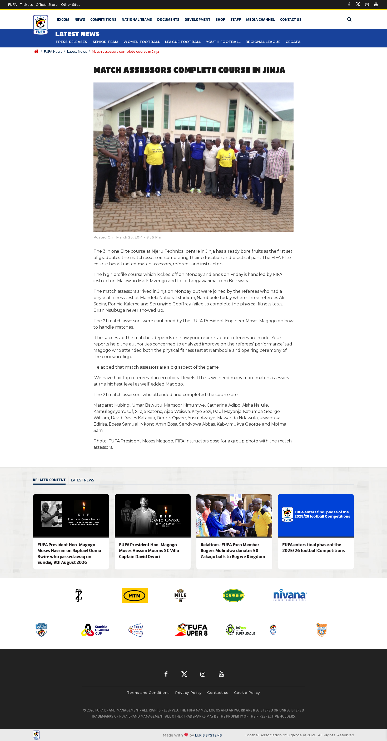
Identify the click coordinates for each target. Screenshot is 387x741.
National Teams (137, 19)
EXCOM (63, 19)
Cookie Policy (247, 692)
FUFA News (53, 51)
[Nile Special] (193, 595)
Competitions (103, 19)
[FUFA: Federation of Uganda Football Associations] (41, 25)
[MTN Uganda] (143, 595)
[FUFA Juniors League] (147, 630)
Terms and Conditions (148, 692)
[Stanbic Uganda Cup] (100, 630)
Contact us (290, 19)
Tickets (26, 5)
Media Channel (260, 19)
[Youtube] (376, 4)
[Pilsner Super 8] (194, 630)
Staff (235, 19)
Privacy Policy (188, 692)
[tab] (50, 480)
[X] (358, 4)
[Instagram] (367, 4)
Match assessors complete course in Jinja (125, 51)
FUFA (12, 5)
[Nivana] (293, 595)
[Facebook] (349, 4)
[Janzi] (93, 595)
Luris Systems (208, 735)
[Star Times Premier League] (335, 630)
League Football (183, 42)
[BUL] (243, 595)
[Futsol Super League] (241, 630)
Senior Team (105, 42)
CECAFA (293, 42)
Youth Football (223, 42)
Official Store (47, 5)
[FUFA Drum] (288, 630)
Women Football (141, 42)
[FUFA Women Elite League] (53, 630)
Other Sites (70, 5)
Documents (168, 19)
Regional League (263, 42)
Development (197, 19)
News (80, 19)
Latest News (77, 51)
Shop (220, 19)
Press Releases (71, 42)
